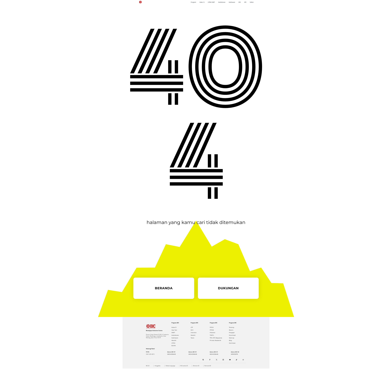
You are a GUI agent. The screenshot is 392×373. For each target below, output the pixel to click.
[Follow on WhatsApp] (243, 359)
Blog (230, 340)
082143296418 (171, 354)
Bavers (231, 330)
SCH (192, 330)
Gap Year (174, 330)
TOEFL (212, 335)
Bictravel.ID (207, 366)
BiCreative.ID (184, 366)
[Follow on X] (216, 359)
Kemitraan (232, 343)
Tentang (231, 327)
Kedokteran (175, 335)
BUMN (174, 345)
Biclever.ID (196, 366)
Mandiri (174, 340)
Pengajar (232, 332)
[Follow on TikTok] (236, 359)
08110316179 (234, 354)
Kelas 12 (174, 327)
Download (232, 335)
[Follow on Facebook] (209, 359)
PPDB (212, 330)
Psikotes (212, 332)
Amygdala (157, 366)
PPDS (211, 327)
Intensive (194, 332)
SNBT (173, 332)
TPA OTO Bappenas (216, 338)
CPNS (173, 343)
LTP (192, 327)
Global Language (170, 366)
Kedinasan (175, 338)
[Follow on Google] (203, 359)
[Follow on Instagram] (223, 359)
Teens (192, 338)
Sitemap (231, 338)
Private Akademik (215, 340)
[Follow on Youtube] (229, 359)
